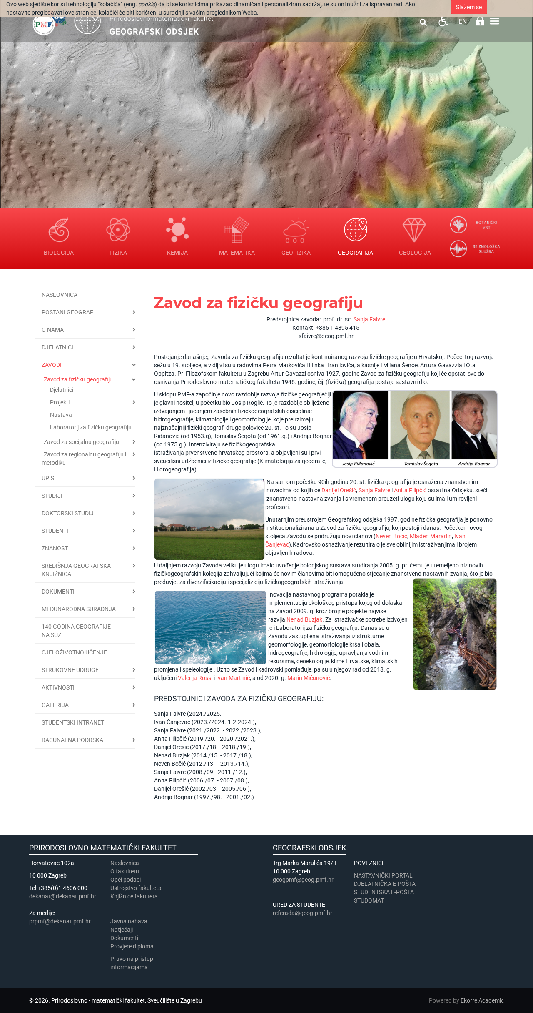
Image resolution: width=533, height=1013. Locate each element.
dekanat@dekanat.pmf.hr (62, 896)
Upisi (49, 478)
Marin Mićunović (308, 677)
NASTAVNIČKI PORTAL (383, 875)
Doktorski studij (68, 513)
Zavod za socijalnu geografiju (81, 442)
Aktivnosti (58, 687)
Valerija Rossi (195, 677)
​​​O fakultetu (124, 871)
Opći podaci (125, 879)
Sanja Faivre (369, 319)
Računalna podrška (72, 740)
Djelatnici (57, 347)
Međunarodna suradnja (79, 609)
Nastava (61, 414)
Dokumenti (58, 591)
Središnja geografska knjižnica (76, 569)
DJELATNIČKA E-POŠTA (385, 883)
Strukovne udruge (70, 670)
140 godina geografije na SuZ (76, 630)
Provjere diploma (132, 946)
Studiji (52, 495)
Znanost (55, 548)
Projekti (60, 402)
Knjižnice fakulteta (134, 896)
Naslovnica (59, 294)
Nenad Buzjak (304, 619)
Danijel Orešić (338, 490)
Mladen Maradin (431, 536)
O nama (53, 329)
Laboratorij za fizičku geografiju (91, 427)
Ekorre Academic (482, 1000)
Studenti (55, 530)
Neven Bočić (391, 536)
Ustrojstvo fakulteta (136, 888)
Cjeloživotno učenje (74, 652)
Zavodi (52, 364)
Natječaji (121, 929)
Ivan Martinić (233, 677)
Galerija (55, 705)
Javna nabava (128, 921)
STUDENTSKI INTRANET (73, 722)
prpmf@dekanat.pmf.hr (60, 921)
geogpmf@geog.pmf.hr (303, 879)
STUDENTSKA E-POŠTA (384, 892)
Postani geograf (67, 312)
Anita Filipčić (410, 490)
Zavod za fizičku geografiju (78, 379)
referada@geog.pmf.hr (302, 913)
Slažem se (469, 7)
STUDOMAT (369, 900)
